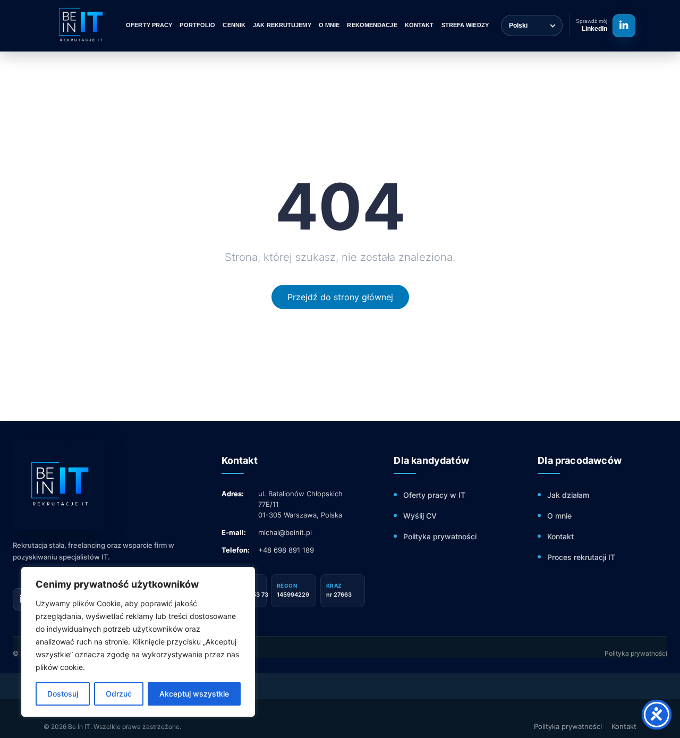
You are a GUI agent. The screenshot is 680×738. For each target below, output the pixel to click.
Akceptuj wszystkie (194, 693)
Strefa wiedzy (465, 25)
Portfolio (197, 25)
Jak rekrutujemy (282, 25)
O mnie (329, 25)
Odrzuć (119, 693)
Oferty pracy (149, 25)
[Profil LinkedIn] (624, 25)
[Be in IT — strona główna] (103, 485)
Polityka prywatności (440, 536)
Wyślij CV (420, 515)
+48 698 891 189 (286, 550)
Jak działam (568, 494)
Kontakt (419, 25)
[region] (138, 642)
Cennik (234, 25)
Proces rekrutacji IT (581, 557)
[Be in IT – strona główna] (80, 25)
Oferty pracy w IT (434, 494)
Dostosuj (62, 693)
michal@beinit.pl (285, 532)
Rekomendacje (372, 25)
